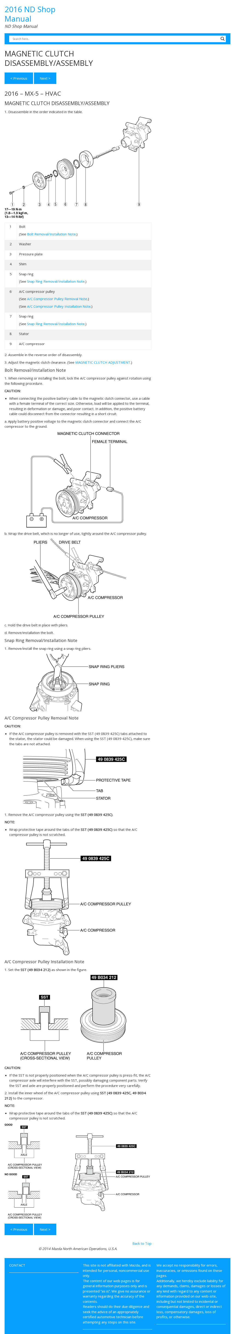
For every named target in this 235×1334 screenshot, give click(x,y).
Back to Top (141, 1243)
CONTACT (17, 1265)
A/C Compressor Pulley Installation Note (59, 306)
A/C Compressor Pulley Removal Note (57, 298)
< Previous (18, 78)
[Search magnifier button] (222, 39)
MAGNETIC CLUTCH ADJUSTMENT (102, 362)
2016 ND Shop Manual (30, 14)
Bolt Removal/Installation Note (51, 234)
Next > (45, 78)
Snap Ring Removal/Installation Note (56, 281)
